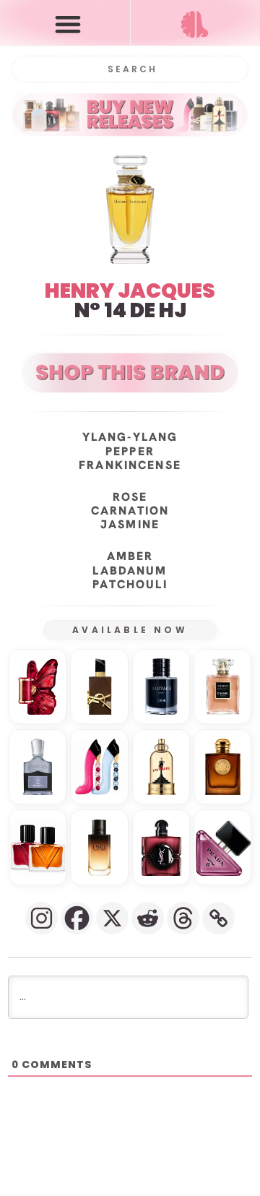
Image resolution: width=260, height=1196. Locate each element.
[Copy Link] (218, 918)
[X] (112, 918)
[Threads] (183, 918)
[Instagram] (41, 918)
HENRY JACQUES (130, 291)
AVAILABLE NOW (130, 630)
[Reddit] (147, 918)
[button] (68, 23)
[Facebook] (77, 918)
